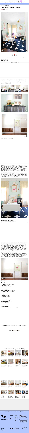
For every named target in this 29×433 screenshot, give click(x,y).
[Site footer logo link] (5, 417)
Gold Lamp (3, 302)
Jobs (1, 429)
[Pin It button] (4, 50)
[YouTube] (15, 420)
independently (3, 57)
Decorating (11, 2)
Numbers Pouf (4, 295)
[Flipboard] (17, 420)
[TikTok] (17, 417)
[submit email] (27, 420)
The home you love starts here (21, 411)
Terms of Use (24, 427)
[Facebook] (15, 418)
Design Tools (18, 2)
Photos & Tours (6, 2)
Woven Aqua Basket (5, 301)
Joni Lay (6, 280)
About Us (11, 418)
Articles (14, 2)
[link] (4, 356)
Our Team (11, 417)
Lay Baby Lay (24, 325)
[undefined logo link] (5, 1)
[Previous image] (25, 136)
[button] (26, 50)
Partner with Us (3, 430)
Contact (11, 419)
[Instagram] (15, 417)
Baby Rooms (7, 5)
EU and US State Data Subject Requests (24, 428)
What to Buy (22, 2)
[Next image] (27, 136)
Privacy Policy (21, 422)
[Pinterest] (17, 418)
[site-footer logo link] (3, 427)
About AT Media (3, 428)
